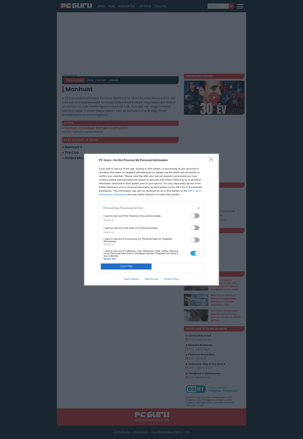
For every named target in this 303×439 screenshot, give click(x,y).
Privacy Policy (171, 279)
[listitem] (151, 208)
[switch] (195, 215)
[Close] (212, 160)
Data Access (151, 279)
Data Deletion (131, 279)
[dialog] (151, 220)
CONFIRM (126, 266)
